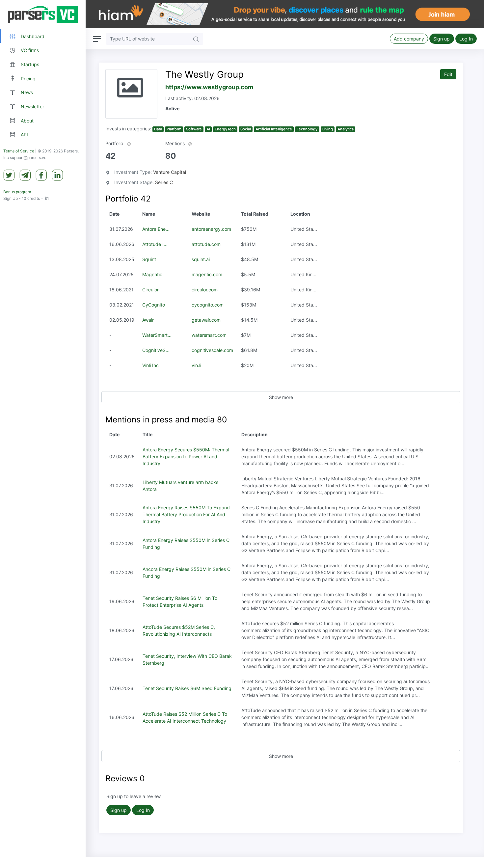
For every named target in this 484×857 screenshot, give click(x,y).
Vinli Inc (150, 365)
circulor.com (205, 289)
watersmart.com (209, 335)
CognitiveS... (156, 350)
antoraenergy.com (211, 229)
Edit (448, 74)
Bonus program (17, 192)
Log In (466, 38)
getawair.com (206, 320)
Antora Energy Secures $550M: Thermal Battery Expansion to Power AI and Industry (186, 456)
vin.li (196, 365)
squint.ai (201, 259)
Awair (148, 320)
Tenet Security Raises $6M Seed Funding (187, 688)
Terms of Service (18, 151)
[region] (43, 428)
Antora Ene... (156, 229)
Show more (281, 397)
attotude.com (206, 244)
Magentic (152, 274)
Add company (409, 38)
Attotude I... (155, 244)
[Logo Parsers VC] (43, 14)
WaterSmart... (157, 335)
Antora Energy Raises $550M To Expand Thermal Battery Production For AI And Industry (186, 514)
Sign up (441, 38)
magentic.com (207, 274)
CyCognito (153, 305)
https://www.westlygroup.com (209, 87)
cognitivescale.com (212, 350)
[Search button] (196, 38)
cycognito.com (208, 305)
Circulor (150, 289)
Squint (149, 259)
